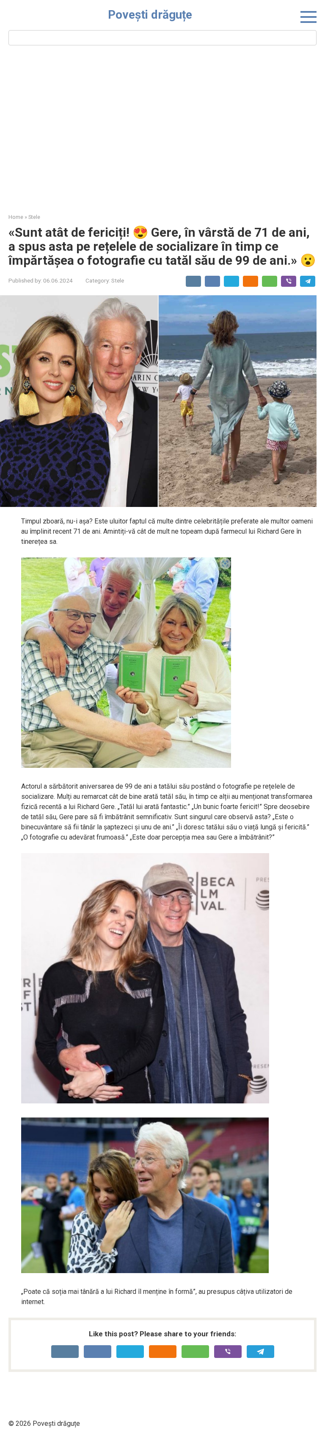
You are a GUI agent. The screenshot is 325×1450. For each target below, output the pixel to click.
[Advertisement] (162, 128)
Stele (117, 280)
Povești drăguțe (150, 15)
